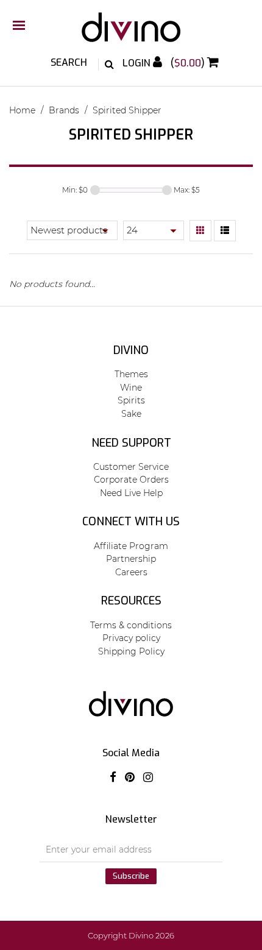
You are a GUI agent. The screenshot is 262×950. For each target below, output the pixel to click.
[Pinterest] (130, 777)
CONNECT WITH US (131, 521)
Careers (131, 572)
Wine (131, 387)
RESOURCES (131, 601)
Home (22, 110)
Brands (64, 110)
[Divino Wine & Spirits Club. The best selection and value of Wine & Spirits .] (131, 33)
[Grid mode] (200, 231)
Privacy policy (131, 638)
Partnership (131, 558)
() (189, 63)
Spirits (131, 400)
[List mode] (225, 231)
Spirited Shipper (127, 110)
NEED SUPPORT (131, 443)
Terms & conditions (131, 625)
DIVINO (131, 350)
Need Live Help (131, 492)
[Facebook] (113, 777)
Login (137, 63)
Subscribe (131, 876)
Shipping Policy (131, 651)
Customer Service (131, 466)
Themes (131, 374)
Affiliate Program (131, 546)
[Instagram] (148, 777)
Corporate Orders (131, 479)
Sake (131, 413)
